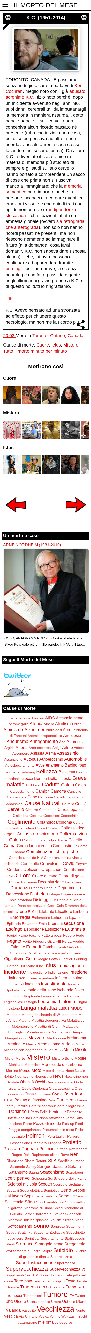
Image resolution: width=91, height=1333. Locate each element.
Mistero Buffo (62, 1058)
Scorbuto (60, 1184)
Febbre (69, 935)
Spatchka (24, 1232)
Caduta (51, 784)
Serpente (66, 1196)
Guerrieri (66, 959)
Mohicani (16, 1065)
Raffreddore (78, 1149)
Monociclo (32, 1065)
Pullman (46, 1148)
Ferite (27, 941)
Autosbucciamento (20, 765)
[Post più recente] (15, 516)
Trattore (58, 1287)
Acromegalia (19, 724)
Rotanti (41, 1161)
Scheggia (39, 1178)
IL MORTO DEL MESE (46, 5)
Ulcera (20, 1301)
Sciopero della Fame (70, 1178)
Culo (11, 876)
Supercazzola (61, 1257)
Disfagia (53, 894)
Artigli (56, 748)
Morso (24, 1070)
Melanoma (76, 1037)
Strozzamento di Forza (22, 1251)
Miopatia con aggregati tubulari (28, 1050)
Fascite (34, 935)
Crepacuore (52, 869)
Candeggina (16, 797)
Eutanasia (75, 929)
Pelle (44, 1112)
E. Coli (33, 912)
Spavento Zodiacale (49, 1232)
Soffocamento (19, 1226)
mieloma (46, 1322)
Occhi (40, 1082)
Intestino (32, 984)
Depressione (17, 894)
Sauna (34, 1172)
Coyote (81, 864)
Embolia (80, 911)
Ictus (56, 345)
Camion (42, 791)
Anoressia (75, 741)
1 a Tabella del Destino (26, 718)
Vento (80, 1310)
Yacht (82, 1316)
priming (13, 268)
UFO (9, 1302)
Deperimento (69, 887)
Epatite (75, 917)
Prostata (11, 1148)
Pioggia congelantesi (24, 1130)
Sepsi (29, 1196)
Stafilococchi (75, 1238)
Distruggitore (44, 899)
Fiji (58, 941)
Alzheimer (34, 729)
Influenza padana (40, 978)
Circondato (48, 810)
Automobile (75, 759)
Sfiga (30, 1201)
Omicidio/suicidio (59, 1082)
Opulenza (40, 1088)
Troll (80, 1287)
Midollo (68, 1044)
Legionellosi (13, 1002)
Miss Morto (64, 1049)
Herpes (12, 966)
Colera (29, 828)
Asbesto (80, 748)
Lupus (64, 1008)
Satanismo (18, 1172)
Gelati (61, 947)
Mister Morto (15, 1058)
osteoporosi (64, 1322)
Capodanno (75, 797)
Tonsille (13, 1287)
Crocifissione (74, 870)
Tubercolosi (32, 1296)
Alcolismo (64, 723)
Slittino (68, 1220)
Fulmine (17, 947)
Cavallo (68, 804)
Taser (45, 1275)
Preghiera (39, 1143)
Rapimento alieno (46, 1155)
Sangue (44, 1166)
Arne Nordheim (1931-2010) (32, 544)
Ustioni (68, 1301)
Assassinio (68, 753)
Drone (21, 911)
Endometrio (41, 918)
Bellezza (46, 771)
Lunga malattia (39, 1008)
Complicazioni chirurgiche (52, 851)
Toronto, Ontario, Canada (57, 335)
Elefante (46, 911)
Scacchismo (52, 1172)
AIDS (50, 717)
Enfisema (59, 917)
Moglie (80, 1058)
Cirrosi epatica (71, 809)
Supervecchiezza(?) (67, 1269)
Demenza (20, 887)
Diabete (38, 893)
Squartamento (52, 1238)
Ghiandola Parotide (25, 953)
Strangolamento (49, 1244)
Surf (28, 1275)
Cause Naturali (42, 803)
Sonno (41, 1226)
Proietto (71, 1142)
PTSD (8, 1100)
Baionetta (11, 772)
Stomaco (25, 1243)
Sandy (31, 1167)
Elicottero (63, 911)
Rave (65, 1155)
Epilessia (14, 924)
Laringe (73, 996)
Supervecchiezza (27, 1269)
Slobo (79, 1220)
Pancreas (66, 1099)
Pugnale (29, 1148)
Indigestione (37, 972)
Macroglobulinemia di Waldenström (49, 1015)
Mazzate (37, 1037)
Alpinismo (13, 729)
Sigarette (15, 1208)
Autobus (31, 759)
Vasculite (29, 1310)
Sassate (59, 1166)
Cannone (45, 797)
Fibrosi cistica (44, 941)
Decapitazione (51, 882)
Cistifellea (20, 815)
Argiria (9, 748)
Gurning (80, 959)
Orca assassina (61, 1088)
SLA (52, 1160)
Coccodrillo (69, 815)
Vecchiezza (55, 1309)
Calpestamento (22, 791)
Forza (67, 941)
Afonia (36, 723)
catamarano (27, 1322)
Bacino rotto (75, 765)
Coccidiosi (51, 815)
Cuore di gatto (71, 876)
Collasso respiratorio (37, 833)
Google (42, 959)
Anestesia (72, 735)
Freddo (78, 941)
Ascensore (20, 753)
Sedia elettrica (31, 1190)
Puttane (61, 1149)
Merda (31, 1044)
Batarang (27, 772)
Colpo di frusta (34, 840)
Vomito (55, 1316)
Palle (51, 1100)
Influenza (17, 978)
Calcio (67, 784)
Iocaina (74, 984)
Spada (11, 1232)
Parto (34, 1112)
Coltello (75, 839)
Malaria (24, 1020)
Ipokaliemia (16, 990)
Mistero (70, 345)
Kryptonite (32, 996)
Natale (80, 1071)
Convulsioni (51, 863)
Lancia (61, 996)
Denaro (37, 888)
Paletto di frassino (30, 1100)
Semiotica (51, 1190)
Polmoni (36, 1135)
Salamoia (17, 1167)
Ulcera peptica (38, 1302)
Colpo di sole (57, 840)
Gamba (49, 947)
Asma (51, 753)
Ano (62, 742)
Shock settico (75, 1202)
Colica (40, 828)
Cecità (81, 803)
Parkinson (19, 1111)
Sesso (81, 1196)
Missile (81, 1049)
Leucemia (48, 1001)
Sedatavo (76, 1184)
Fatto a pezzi (51, 935)
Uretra (56, 1302)
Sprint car (32, 1238)
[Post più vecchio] (76, 516)
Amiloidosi (54, 730)
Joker (79, 990)
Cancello (74, 791)
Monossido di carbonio (61, 1064)
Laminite (48, 996)
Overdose (73, 1093)
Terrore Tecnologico (49, 1281)
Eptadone (29, 924)
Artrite (67, 747)
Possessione (20, 1143)
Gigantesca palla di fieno (61, 953)
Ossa (29, 1094)
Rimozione (15, 1161)
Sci (50, 1178)
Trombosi (14, 1295)
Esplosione (34, 929)
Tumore (55, 1294)
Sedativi (12, 1190)
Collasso (53, 828)
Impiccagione (70, 965)
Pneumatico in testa (58, 1130)
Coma (10, 845)
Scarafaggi (74, 1172)
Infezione (78, 972)
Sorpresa (58, 1226)
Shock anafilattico (50, 1202)
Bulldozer (33, 785)
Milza (80, 1044)
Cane (32, 797)
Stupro (47, 1251)
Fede (80, 935)
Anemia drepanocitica (45, 736)
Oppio (26, 1088)
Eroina (54, 923)
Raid (27, 1155)
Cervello (15, 809)
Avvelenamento (50, 765)
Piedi (79, 1124)
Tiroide (81, 1281)
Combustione (65, 845)
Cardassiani (13, 804)
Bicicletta (67, 772)
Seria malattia (46, 1196)
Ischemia (65, 990)
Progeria (54, 1143)
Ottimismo (43, 1094)
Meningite (16, 1044)
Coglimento (21, 822)
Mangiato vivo (16, 1038)
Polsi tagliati (56, 1136)
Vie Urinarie (28, 1316)
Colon (15, 839)
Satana (74, 1166)
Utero (81, 1301)
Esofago (14, 929)
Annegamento (44, 741)
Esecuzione (72, 923)
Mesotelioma (48, 1044)
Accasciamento (69, 717)
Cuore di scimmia (23, 882)
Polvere (73, 1136)
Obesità (27, 1082)
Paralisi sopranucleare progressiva (56, 1106)
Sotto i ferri (75, 1226)
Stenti (10, 1244)
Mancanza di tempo (67, 1032)
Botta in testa (59, 778)
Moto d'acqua (53, 1071)
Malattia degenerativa (48, 1020)
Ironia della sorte (41, 990)
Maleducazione (38, 1032)
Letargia (30, 1002)
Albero (49, 724)
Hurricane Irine (31, 966)
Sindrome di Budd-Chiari (43, 1208)
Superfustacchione (35, 1262)
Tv (72, 1296)
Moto (36, 1070)
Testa (70, 1281)
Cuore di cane (44, 876)
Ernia (42, 924)
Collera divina (73, 833)
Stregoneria (74, 1244)
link (9, 298)
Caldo (80, 785)
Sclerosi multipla (22, 1184)
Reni (74, 1154)
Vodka (44, 1316)
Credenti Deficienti (23, 869)
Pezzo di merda (47, 1123)
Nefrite (8, 1076)
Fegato (14, 941)
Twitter (80, 1296)
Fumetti (33, 946)
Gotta (53, 959)
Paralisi (22, 1106)
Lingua (81, 1002)
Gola (30, 958)
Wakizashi (69, 1316)
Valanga (13, 1310)
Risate (30, 1161)
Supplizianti (15, 1275)
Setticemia (14, 1202)
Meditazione (56, 1038)
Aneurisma (17, 741)
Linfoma (67, 1001)
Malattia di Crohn (48, 1026)
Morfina (12, 1071)
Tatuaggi (57, 1275)
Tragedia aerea (35, 1286)
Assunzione (13, 759)
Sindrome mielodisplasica (28, 1220)
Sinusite (55, 1220)
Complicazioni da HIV (26, 858)
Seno (65, 1190)
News (58, 1076)
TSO (36, 1275)
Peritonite (57, 1111)
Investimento (54, 983)
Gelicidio (74, 947)
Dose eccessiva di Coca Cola (40, 906)
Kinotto (17, 996)
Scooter (45, 1184)
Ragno (17, 1155)
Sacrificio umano (71, 1161)
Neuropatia (43, 1076)
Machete (13, 1015)
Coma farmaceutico (34, 845)
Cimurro (31, 810)
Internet (17, 984)
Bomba (40, 778)
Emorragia (19, 917)
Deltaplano (73, 882)
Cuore (42, 345)
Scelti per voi (18, 1178)
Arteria (22, 747)
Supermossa (65, 1263)
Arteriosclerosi (40, 748)
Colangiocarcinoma (54, 822)
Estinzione (54, 929)
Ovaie (57, 1094)
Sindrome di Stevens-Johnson (57, 1214)
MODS (77, 1008)
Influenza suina (68, 978)
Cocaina (35, 815)
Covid (68, 863)
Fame (23, 935)
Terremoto (23, 1281)
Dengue (50, 888)
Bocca (27, 778)
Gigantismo (14, 958)
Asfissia (37, 753)
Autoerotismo (51, 759)
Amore (69, 729)
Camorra (58, 791)
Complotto (30, 863)
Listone (14, 1008)
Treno (71, 1287)
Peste (27, 1124)
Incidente (15, 972)
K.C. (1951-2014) (45, 17)
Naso (69, 1071)
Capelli (59, 797)
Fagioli (12, 935)
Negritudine (24, 1076)
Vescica (11, 1316)
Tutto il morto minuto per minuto (35, 351)
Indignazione (58, 972)
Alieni (78, 724)
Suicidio (63, 1250)
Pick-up (68, 1124)
